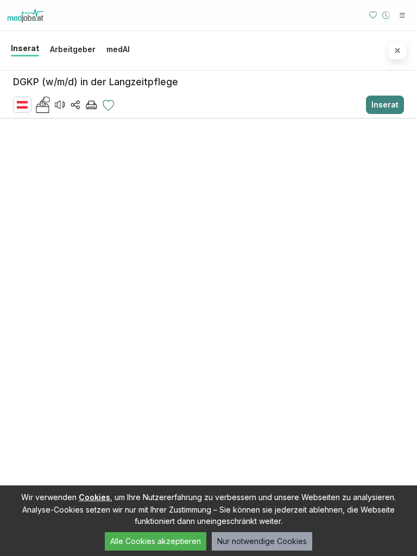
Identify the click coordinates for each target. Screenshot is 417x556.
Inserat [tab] (25, 48)
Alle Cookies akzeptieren (155, 541)
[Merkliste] (373, 15)
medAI (118, 49)
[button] (43, 105)
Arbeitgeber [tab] (73, 49)
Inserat (385, 104)
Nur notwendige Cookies (262, 541)
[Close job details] (397, 50)
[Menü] (402, 15)
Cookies (94, 497)
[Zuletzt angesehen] (386, 15)
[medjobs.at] (43, 15)
